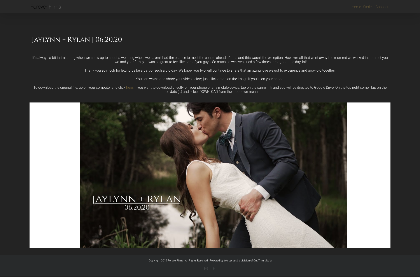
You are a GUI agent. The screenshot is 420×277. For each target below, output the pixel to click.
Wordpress (230, 260)
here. (130, 87)
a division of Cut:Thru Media (255, 260)
